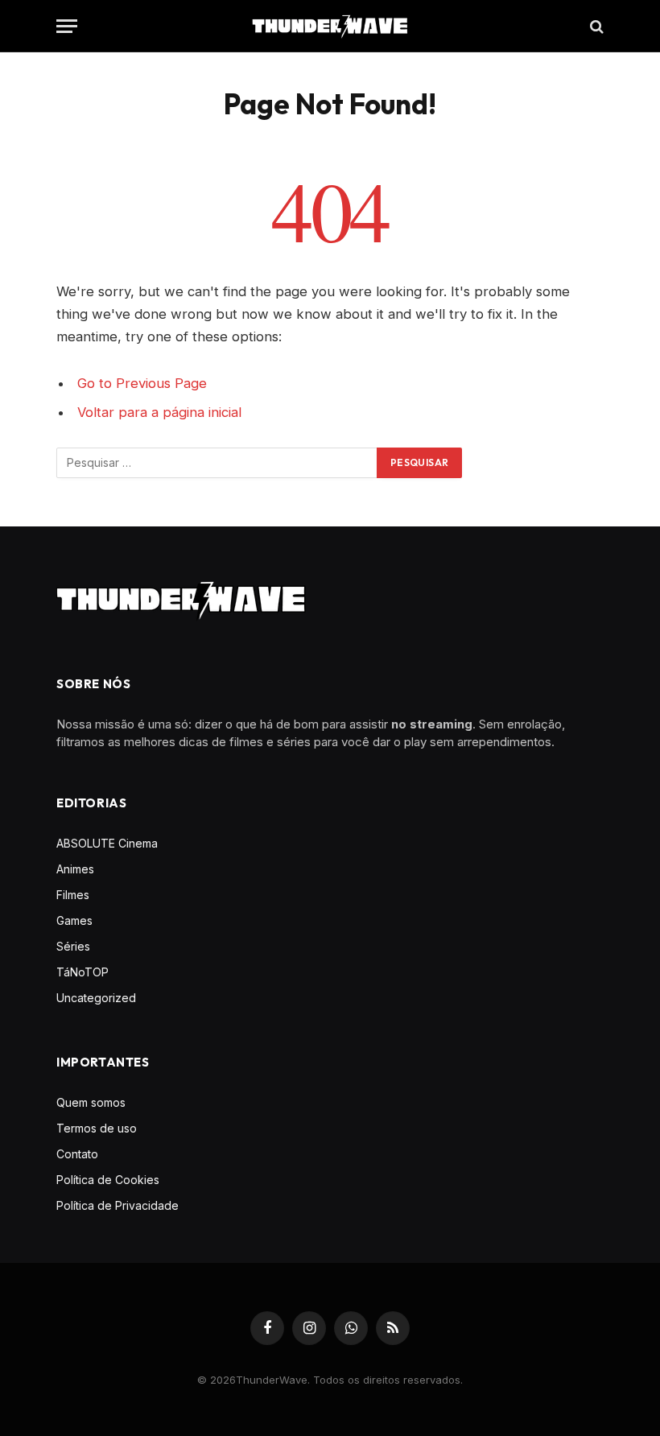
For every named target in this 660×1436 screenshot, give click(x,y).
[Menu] (66, 26)
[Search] (595, 26)
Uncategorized (96, 998)
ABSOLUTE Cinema (107, 843)
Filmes (72, 895)
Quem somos (91, 1102)
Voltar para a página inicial (159, 412)
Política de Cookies (107, 1179)
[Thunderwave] (330, 26)
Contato (77, 1154)
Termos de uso (96, 1128)
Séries (73, 946)
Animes (75, 869)
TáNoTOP (82, 972)
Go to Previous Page (142, 383)
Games (74, 920)
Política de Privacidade (117, 1205)
